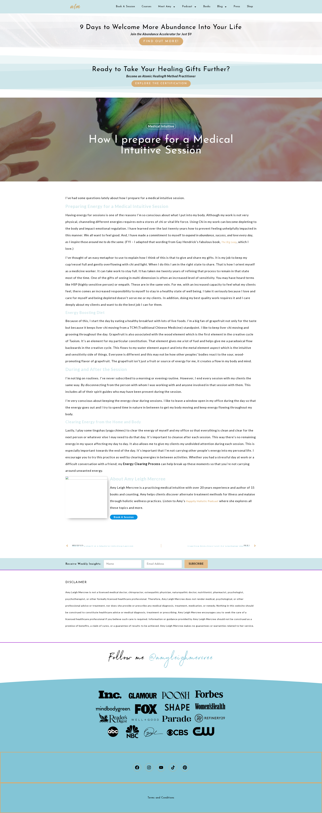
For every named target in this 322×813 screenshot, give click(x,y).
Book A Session (125, 6)
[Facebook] (137, 767)
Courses (146, 6)
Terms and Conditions (161, 798)
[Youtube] (161, 767)
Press (237, 6)
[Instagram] (149, 767)
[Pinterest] (185, 767)
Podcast (187, 6)
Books (206, 6)
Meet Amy (164, 6)
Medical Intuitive (161, 126)
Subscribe (196, 564)
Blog (220, 6)
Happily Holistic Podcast (202, 501)
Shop (250, 6)
